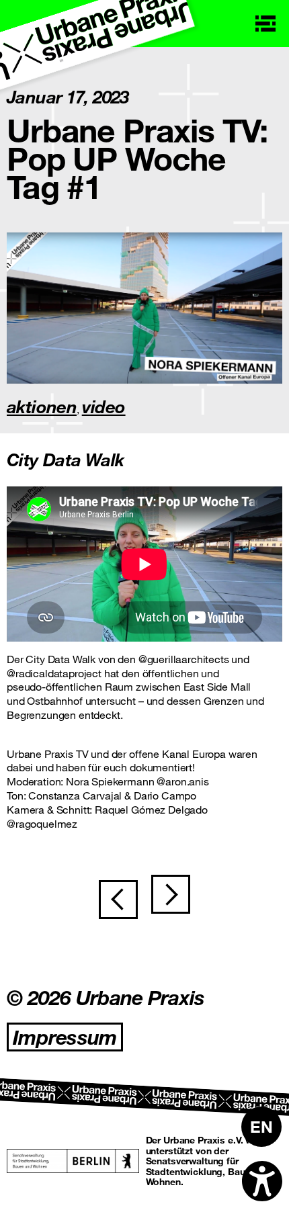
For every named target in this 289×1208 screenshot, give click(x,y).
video (104, 406)
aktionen (42, 406)
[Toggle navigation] (265, 23)
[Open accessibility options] (262, 1181)
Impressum (65, 1037)
